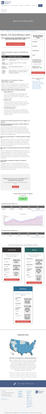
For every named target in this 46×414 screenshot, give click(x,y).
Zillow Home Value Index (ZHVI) (39, 210)
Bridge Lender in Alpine (36, 87)
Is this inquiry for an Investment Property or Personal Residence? (37, 61)
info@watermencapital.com (6, 395)
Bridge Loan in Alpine (36, 81)
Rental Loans (29, 400)
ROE (16, 275)
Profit (16, 262)
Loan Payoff (18, 303)
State (5, 274)
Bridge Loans (29, 391)
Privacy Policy (32, 412)
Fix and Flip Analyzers (20, 392)
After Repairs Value (7, 269)
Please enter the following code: (37, 67)
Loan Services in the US (30, 407)
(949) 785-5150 (29, 383)
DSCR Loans (29, 404)
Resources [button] (27, 5)
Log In (40, 5)
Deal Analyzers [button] (5, 5)
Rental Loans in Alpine (36, 88)
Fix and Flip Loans (29, 393)
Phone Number (35, 50)
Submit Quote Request (38, 72)
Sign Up (3, 10)
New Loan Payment (27, 317)
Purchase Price (7, 259)
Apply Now (15, 186)
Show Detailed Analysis (11, 279)
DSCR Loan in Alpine (36, 84)
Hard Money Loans (29, 396)
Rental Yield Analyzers (20, 396)
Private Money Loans (29, 398)
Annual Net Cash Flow (38, 271)
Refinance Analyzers (20, 394)
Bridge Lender (29, 403)
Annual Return (38, 278)
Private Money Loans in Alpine (38, 83)
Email (33, 55)
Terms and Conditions (24, 412)
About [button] (21, 5)
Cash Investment (16, 268)
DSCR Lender (29, 401)
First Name (35, 41)
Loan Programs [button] (14, 5)
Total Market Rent (29, 269)
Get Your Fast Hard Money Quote (15, 44)
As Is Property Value (18, 298)
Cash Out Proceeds (27, 301)
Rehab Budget (7, 264)
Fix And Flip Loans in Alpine (37, 82)
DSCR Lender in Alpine (36, 86)
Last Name (35, 46)
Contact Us (34, 5)
